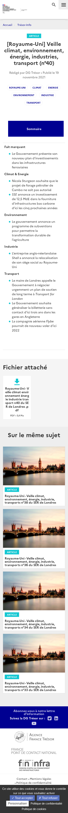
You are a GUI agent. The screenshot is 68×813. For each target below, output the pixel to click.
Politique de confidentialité (33, 782)
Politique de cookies (34, 809)
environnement (23, 95)
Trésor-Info (24, 25)
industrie (47, 95)
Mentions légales (40, 779)
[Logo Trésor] (32, 10)
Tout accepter (23, 798)
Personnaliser (17, 803)
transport (33, 102)
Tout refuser (49, 798)
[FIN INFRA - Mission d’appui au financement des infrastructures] (34, 765)
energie (53, 87)
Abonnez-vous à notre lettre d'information (34, 712)
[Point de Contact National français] (34, 750)
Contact (22, 779)
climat (36, 87)
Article (34, 35)
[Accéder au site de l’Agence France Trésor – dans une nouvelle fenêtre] (34, 736)
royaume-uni (17, 87)
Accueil (7, 25)
